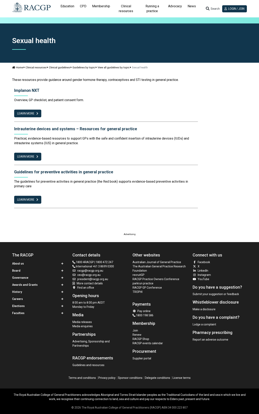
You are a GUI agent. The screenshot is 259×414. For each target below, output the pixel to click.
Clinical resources (35, 67)
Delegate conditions (157, 377)
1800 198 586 (144, 315)
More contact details (90, 283)
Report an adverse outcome (210, 339)
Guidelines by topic (83, 67)
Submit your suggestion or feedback (216, 294)
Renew (137, 334)
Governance (20, 277)
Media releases (82, 322)
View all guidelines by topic (114, 67)
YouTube (203, 279)
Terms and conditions (82, 377)
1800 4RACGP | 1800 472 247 (94, 262)
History (17, 291)
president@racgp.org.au (92, 279)
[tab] (67, 8)
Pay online (144, 311)
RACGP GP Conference (147, 287)
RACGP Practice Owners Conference (156, 279)
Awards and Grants (25, 284)
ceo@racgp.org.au (89, 274)
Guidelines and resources (88, 365)
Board (16, 270)
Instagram (204, 274)
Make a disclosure (204, 309)
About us (18, 263)
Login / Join (236, 8)
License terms (182, 377)
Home (19, 67)
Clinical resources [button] (126, 8)
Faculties (18, 313)
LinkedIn (203, 270)
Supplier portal (142, 358)
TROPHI (137, 291)
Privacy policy (107, 377)
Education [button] (67, 6)
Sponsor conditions (130, 377)
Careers (17, 299)
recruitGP (138, 274)
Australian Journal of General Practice (157, 262)
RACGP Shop (141, 339)
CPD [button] (83, 6)
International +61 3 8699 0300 (94, 266)
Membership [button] (101, 6)
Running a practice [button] (152, 8)
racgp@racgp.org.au (90, 270)
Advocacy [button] (175, 6)
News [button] (192, 6)
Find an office (85, 287)
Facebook (204, 262)
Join (135, 330)
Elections (18, 306)
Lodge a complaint (204, 324)
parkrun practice (143, 283)
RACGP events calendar (148, 343)
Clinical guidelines (59, 67)
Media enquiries (82, 326)
